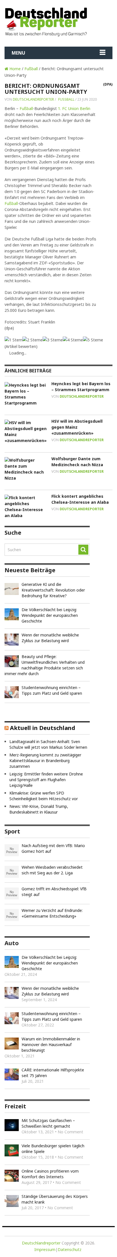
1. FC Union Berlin (74, 108)
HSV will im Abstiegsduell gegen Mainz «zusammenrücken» (77, 427)
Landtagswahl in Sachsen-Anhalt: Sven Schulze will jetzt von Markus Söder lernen (48, 744)
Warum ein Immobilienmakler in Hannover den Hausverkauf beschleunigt (51, 1044)
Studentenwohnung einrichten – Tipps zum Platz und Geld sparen (52, 690)
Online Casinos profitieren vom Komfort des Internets (50, 1173)
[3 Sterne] (53, 340)
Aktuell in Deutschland (42, 728)
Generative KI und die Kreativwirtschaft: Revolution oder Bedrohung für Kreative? (53, 590)
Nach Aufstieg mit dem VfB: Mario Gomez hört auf (53, 848)
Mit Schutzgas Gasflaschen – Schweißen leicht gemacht (48, 1123)
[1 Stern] (13, 340)
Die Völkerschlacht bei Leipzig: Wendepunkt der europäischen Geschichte (50, 615)
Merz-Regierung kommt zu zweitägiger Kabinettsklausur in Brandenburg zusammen (45, 760)
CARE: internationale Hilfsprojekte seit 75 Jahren (53, 1072)
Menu (18, 53)
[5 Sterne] (93, 340)
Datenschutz (70, 1249)
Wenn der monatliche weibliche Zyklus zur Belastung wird (50, 637)
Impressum (44, 1249)
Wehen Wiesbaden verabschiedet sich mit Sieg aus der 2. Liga (52, 870)
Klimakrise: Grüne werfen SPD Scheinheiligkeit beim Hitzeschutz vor (43, 795)
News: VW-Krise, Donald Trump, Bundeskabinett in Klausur (38, 809)
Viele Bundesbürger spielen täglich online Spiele (53, 1148)
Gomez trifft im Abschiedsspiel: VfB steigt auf (54, 891)
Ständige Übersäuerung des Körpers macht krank (55, 1199)
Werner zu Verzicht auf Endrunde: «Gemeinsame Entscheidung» (52, 913)
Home (14, 68)
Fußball (31, 68)
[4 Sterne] (73, 340)
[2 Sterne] (32, 340)
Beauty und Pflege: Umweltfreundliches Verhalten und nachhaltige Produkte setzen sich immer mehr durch (45, 665)
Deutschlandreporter (33, 99)
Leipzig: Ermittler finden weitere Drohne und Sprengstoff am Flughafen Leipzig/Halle (46, 779)
